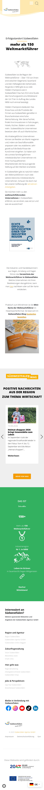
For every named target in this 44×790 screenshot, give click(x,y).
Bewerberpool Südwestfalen (15, 688)
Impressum (9, 736)
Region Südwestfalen (12, 636)
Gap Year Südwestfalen (13, 685)
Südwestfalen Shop (12, 675)
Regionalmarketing (11, 669)
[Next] (42, 437)
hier (11, 286)
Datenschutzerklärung (25, 736)
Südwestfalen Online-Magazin (15, 643)
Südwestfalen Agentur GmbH (15, 639)
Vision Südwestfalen (12, 653)
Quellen (41, 736)
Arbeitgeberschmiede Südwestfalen (17, 672)
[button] (4, 786)
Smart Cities (9, 659)
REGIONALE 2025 (11, 656)
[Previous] (2, 437)
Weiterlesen (13, 455)
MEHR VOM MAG (22, 476)
